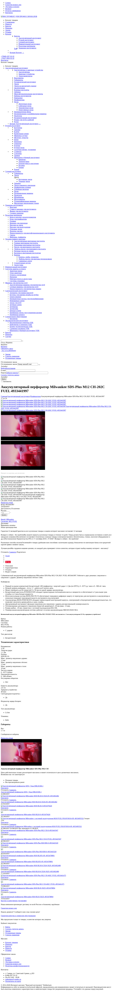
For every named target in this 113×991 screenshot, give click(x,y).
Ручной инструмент (26, 40)
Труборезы (14, 307)
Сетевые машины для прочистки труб (24, 287)
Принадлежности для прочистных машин (25, 289)
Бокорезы (22, 159)
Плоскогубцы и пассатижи (29, 163)
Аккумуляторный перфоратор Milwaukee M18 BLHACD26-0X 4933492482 (29, 802)
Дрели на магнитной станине (25, 86)
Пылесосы (18, 116)
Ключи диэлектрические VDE (21, 326)
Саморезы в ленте (25, 261)
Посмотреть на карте (13, 981)
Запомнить (7, 381)
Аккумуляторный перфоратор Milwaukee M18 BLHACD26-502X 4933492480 (30, 871)
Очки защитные (16, 273)
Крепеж (17, 255)
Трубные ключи (16, 305)
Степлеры (18, 153)
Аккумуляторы (24, 72)
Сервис (8, 3)
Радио (16, 122)
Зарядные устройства (27, 74)
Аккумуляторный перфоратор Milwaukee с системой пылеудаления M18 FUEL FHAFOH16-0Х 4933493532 (41, 826)
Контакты (9, 13)
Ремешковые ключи (17, 301)
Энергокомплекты (25, 76)
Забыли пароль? (12, 373)
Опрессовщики (15, 297)
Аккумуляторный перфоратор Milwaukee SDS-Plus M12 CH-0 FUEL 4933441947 (31, 839)
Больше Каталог (17, 52)
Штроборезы (19, 197)
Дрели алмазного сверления (24, 185)
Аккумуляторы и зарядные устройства (28, 70)
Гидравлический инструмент (25, 82)
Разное (16, 169)
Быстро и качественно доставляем (13, 901)
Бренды (17, 36)
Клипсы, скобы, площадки (29, 257)
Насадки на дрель (16, 225)
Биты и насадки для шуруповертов (23, 217)
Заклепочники (19, 88)
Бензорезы (14, 319)
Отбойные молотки (21, 189)
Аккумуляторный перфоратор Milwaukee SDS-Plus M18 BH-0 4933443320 (28, 852)
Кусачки (22, 165)
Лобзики (17, 92)
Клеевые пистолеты (21, 90)
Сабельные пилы (25, 106)
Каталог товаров (11, 942)
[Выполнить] (39, 364)
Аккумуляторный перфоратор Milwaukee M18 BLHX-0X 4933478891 (27, 861)
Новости (8, 948)
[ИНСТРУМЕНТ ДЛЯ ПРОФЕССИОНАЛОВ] (19, 16)
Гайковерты (18, 80)
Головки (13, 221)
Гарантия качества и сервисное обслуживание (18, 916)
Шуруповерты (19, 199)
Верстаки (13, 207)
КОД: (3, 504)
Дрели (16, 84)
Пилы (16, 102)
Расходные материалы (27, 46)
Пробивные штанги (17, 315)
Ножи (16, 140)
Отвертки (17, 144)
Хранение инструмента (27, 48)
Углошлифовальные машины (25, 201)
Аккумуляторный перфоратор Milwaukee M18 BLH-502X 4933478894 (27, 897)
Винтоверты (19, 78)
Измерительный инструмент (29, 44)
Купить (4, 515)
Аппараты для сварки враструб (21, 293)
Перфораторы (19, 100)
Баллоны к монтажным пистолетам (27, 253)
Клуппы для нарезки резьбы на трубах (24, 295)
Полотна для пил (16, 231)
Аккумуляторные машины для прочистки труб (27, 285)
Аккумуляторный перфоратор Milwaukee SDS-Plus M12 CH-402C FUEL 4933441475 (32, 884)
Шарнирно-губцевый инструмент (27, 157)
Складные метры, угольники (25, 149)
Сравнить (12, 552)
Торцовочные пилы (26, 108)
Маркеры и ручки (20, 136)
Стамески (17, 151)
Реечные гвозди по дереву (24, 251)
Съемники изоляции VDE (19, 328)
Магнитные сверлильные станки (26, 203)
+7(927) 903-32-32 (7, 58)
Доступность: (6, 508)
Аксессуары (18, 265)
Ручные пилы (19, 148)
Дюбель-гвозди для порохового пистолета (30, 249)
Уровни (17, 155)
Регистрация (10, 368)
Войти (3, 368)
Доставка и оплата (12, 7)
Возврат (8, 9)
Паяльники (18, 98)
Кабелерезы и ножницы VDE (21, 325)
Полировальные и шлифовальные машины (30, 114)
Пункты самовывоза (13, 11)
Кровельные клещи (21, 134)
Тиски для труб (15, 303)
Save (9, 562)
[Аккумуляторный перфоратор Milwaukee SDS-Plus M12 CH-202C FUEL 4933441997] (33, 400)
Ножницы (18, 142)
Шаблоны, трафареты (18, 237)
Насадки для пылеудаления (20, 227)
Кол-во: (4, 510)
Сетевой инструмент (26, 42)
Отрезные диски (16, 229)
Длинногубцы (24, 161)
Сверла (12, 235)
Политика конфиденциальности (17, 966)
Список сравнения (12, 356)
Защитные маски (16, 271)
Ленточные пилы (25, 104)
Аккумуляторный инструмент (30, 38)
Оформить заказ (7, 348)
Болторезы (18, 128)
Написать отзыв (7, 503)
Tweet (7, 556)
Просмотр (4, 788)
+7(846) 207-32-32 (7, 56)
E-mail (3, 370)
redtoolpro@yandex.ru (13, 979)
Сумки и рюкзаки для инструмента (23, 209)
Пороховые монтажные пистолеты (27, 245)
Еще (15, 49)
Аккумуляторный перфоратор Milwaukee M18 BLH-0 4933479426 (25, 814)
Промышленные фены (22, 112)
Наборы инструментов (22, 96)
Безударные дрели (25, 179)
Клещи (21, 167)
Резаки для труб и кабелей (24, 120)
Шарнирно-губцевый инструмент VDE (24, 330)
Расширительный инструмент (25, 118)
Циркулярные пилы (26, 110)
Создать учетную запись (10, 375)
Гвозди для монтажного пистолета (27, 247)
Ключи (16, 132)
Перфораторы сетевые (22, 187)
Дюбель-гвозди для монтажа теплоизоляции (35, 259)
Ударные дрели (24, 181)
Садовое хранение (17, 213)
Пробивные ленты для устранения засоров (26, 313)
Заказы (7, 354)
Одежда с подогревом (18, 275)
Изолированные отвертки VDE (21, 323)
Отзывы (8, 950)
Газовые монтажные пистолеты (26, 243)
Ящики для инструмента (19, 211)
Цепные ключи (15, 311)
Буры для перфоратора (18, 219)
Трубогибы (14, 309)
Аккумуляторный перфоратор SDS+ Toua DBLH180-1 (21, 792)
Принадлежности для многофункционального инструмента (32, 233)
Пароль (3, 373)
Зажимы (17, 130)
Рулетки (17, 146)
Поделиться (21, 552)
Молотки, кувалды (21, 138)
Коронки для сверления (18, 223)
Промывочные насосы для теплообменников (26, 299)
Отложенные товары (13, 358)
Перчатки (13, 277)
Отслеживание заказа (9, 364)
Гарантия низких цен (13, 5)
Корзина (4, 346)
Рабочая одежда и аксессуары (21, 279)
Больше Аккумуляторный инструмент (25, 124)
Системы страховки (17, 281)
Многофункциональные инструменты (28, 94)
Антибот (4, 366)
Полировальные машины (23, 193)
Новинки (8, 944)
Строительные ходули (22, 263)
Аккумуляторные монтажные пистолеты (29, 241)
